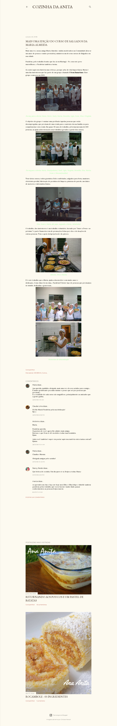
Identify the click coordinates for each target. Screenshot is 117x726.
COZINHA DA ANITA (52, 6)
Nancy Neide (37, 468)
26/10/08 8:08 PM (38, 415)
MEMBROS (37, 373)
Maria (34, 385)
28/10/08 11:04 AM (38, 444)
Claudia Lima (37, 406)
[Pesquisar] (90, 6)
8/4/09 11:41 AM (37, 492)
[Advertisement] (67, 24)
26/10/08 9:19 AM (38, 400)
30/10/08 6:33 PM (38, 475)
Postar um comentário (35, 497)
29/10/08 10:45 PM (38, 462)
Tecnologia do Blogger (60, 715)
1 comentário (40, 701)
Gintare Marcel (66, 719)
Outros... (45, 373)
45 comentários (41, 604)
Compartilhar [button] (30, 370)
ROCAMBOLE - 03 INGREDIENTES (47, 696)
